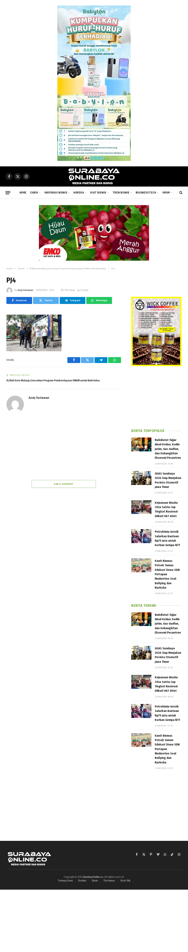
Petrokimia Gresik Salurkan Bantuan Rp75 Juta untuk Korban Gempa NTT (167, 538)
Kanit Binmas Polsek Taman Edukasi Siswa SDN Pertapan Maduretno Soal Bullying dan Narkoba (167, 574)
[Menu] (8, 193)
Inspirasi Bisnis (55, 192)
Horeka (78, 192)
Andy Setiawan (25, 290)
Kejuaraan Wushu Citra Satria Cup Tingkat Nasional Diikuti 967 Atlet (166, 509)
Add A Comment (63, 483)
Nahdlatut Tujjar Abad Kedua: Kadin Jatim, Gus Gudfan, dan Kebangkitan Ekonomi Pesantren (168, 449)
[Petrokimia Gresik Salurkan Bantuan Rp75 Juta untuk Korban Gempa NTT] (141, 536)
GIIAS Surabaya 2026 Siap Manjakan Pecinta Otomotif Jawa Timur (168, 480)
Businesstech (146, 192)
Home (23, 192)
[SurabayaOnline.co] (94, 176)
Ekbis (34, 192)
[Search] (180, 193)
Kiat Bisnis (98, 192)
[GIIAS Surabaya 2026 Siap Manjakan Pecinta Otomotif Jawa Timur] (141, 478)
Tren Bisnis (121, 192)
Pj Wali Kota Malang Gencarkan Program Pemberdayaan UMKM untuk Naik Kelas (53, 380)
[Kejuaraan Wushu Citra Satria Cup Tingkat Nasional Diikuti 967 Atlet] (141, 507)
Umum (166, 192)
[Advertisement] (63, 447)
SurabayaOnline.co (93, 876)
